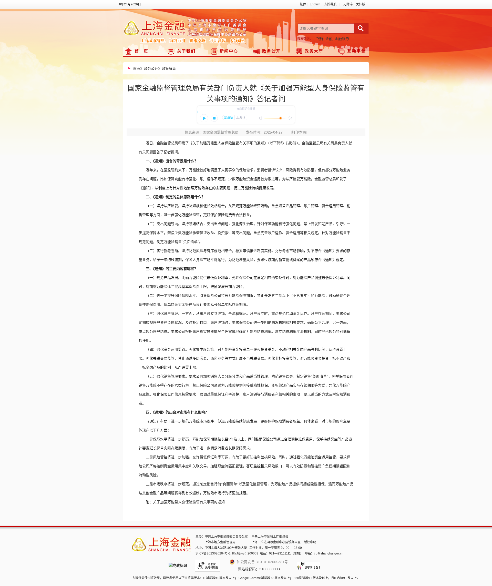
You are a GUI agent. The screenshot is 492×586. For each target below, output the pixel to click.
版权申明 (310, 542)
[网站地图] (308, 564)
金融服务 (342, 39)
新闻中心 (229, 51)
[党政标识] (178, 566)
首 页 (141, 51)
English (315, 4)
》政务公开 (149, 68)
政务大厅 (314, 51)
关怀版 (360, 4)
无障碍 (348, 4)
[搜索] (361, 28)
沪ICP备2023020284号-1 (213, 553)
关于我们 (186, 51)
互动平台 (356, 51)
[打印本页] (299, 132)
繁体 (303, 4)
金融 (329, 39)
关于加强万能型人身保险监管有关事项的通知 (189, 502)
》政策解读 (167, 68)
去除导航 (330, 4)
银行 (319, 39)
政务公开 (271, 51)
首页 (136, 68)
